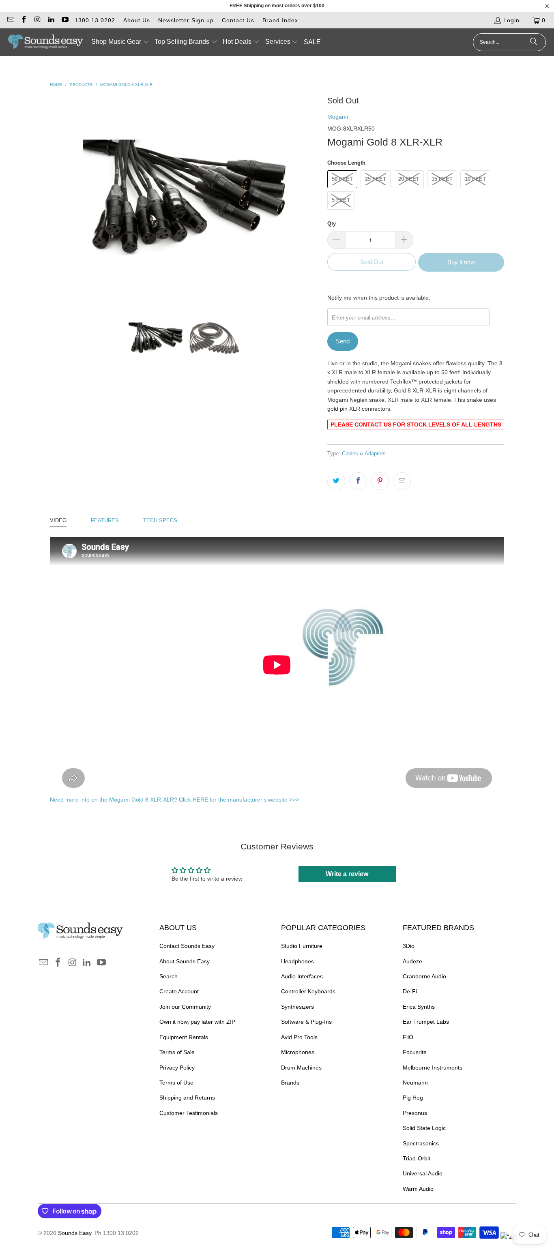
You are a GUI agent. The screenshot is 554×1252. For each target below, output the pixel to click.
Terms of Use (176, 1082)
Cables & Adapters (364, 454)
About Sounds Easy (184, 961)
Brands (290, 1082)
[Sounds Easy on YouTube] (64, 20)
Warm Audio (418, 1189)
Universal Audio (422, 1173)
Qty (331, 224)
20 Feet (408, 179)
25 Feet (375, 179)
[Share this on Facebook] (358, 481)
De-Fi (410, 991)
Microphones (297, 1052)
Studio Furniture (301, 946)
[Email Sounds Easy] (10, 20)
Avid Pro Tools (299, 1037)
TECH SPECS (160, 520)
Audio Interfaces (302, 976)
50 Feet (342, 179)
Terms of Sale (177, 1052)
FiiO (408, 1037)
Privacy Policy (177, 1067)
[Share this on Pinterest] (380, 481)
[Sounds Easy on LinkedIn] (51, 20)
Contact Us (238, 20)
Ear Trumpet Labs (426, 1021)
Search (168, 976)
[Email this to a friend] (402, 481)
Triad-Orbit (416, 1158)
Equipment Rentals (183, 1037)
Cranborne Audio (424, 976)
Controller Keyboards (308, 991)
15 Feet (442, 179)
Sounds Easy (74, 1233)
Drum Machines (301, 1067)
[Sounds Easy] (45, 42)
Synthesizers (297, 1006)
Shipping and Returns (187, 1097)
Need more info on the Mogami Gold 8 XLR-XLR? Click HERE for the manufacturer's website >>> (174, 799)
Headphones (297, 961)
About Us (136, 20)
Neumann (415, 1082)
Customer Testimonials (188, 1113)
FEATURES (105, 520)
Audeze (412, 961)
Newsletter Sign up (186, 20)
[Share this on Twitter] (336, 481)
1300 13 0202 (95, 20)
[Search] (534, 42)
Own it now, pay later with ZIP (197, 1021)
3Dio (408, 946)
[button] (120, 42)
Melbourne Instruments (432, 1067)
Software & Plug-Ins (306, 1021)
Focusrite (415, 1052)
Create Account (179, 991)
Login (511, 20)
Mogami (337, 117)
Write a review (347, 873)
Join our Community (185, 1006)
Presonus (415, 1113)
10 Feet (475, 179)
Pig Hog (413, 1097)
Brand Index (280, 20)
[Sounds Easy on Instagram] (37, 20)
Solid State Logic (424, 1128)
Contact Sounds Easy (187, 946)
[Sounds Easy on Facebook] (24, 20)
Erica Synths (419, 1006)
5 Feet (341, 200)
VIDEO (58, 520)
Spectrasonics (421, 1143)
